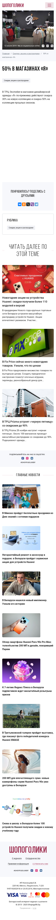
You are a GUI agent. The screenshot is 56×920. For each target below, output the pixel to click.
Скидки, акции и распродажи (26, 53)
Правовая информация (18, 864)
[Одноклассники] (24, 204)
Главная (6, 53)
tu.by (34, 908)
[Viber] (32, 204)
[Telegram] (36, 204)
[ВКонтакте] (20, 204)
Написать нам (41, 864)
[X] (28, 204)
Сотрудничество (33, 858)
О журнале (17, 858)
